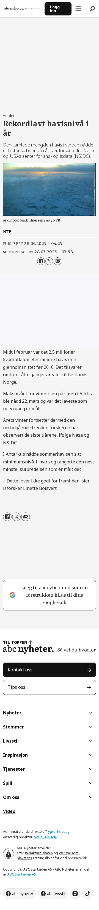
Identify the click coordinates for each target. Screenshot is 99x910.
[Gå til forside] (22, 8)
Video (9, 811)
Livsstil (11, 741)
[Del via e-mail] (57, 261)
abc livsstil (56, 893)
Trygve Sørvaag (57, 831)
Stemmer (13, 727)
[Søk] (92, 9)
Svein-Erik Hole (45, 837)
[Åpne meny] (78, 8)
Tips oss (16, 687)
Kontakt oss (20, 670)
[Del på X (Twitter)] (49, 261)
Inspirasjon (15, 755)
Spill (7, 783)
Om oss (11, 797)
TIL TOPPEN (15, 642)
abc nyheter (22, 893)
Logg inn (55, 8)
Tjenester (14, 769)
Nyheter (12, 713)
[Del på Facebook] (41, 261)
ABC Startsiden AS (21, 874)
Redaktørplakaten (39, 853)
